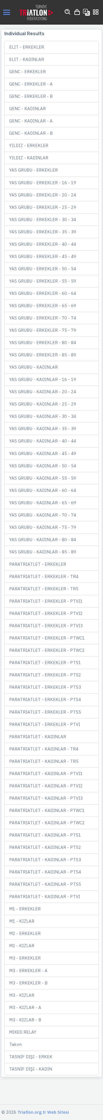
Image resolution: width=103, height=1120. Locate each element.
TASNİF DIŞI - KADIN (30, 1069)
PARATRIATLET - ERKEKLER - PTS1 (45, 662)
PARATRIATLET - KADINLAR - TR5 (43, 761)
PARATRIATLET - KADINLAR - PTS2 (45, 847)
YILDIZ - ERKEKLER (28, 145)
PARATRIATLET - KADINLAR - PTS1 (45, 835)
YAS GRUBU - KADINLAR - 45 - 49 (42, 453)
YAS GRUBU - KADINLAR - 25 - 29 (42, 404)
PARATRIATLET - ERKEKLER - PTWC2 (47, 650)
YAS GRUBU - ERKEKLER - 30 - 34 (42, 219)
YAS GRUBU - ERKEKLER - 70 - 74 (42, 318)
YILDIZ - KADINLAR (28, 157)
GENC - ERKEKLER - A (31, 84)
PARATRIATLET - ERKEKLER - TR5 (43, 588)
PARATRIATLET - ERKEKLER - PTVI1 (46, 601)
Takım (15, 1044)
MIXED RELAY (22, 1032)
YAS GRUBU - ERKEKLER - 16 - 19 (42, 182)
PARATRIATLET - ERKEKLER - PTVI (44, 724)
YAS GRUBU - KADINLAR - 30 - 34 (42, 416)
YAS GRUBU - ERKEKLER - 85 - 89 (42, 355)
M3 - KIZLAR (21, 995)
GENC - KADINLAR (27, 108)
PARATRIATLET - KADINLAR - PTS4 (45, 872)
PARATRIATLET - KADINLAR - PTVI (44, 896)
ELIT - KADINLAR (26, 59)
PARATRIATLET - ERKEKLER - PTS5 (45, 712)
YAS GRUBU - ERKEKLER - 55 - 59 (42, 281)
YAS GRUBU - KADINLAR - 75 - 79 (42, 527)
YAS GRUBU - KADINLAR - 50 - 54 (42, 465)
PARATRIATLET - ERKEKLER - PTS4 (45, 699)
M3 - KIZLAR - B (25, 1019)
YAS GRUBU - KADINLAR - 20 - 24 (42, 391)
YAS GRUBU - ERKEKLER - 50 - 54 (42, 268)
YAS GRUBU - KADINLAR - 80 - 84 (42, 539)
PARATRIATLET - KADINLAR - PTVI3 (46, 798)
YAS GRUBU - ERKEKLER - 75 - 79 (42, 330)
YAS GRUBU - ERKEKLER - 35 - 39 (42, 232)
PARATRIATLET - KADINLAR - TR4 (43, 749)
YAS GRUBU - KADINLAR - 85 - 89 (42, 552)
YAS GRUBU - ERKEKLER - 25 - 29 (42, 207)
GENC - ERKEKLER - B (31, 96)
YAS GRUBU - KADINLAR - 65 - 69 (42, 502)
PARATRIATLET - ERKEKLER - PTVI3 (46, 625)
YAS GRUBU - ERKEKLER (33, 170)
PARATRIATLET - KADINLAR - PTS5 (45, 884)
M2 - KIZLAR (21, 945)
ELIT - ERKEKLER (26, 47)
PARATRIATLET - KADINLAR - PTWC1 (47, 810)
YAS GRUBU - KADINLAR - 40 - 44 (42, 441)
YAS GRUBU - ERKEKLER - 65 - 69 (42, 305)
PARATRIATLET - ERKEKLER (37, 564)
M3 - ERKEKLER (25, 958)
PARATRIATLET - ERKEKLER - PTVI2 (46, 613)
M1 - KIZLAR (21, 921)
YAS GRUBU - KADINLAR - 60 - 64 (42, 490)
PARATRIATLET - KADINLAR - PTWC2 (47, 822)
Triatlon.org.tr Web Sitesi (43, 1112)
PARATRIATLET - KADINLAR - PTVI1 (46, 773)
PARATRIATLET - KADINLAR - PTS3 (45, 859)
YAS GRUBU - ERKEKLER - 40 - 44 (42, 244)
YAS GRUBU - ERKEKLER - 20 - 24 (42, 195)
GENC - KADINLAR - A (31, 121)
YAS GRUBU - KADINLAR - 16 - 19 (42, 379)
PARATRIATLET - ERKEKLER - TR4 (43, 576)
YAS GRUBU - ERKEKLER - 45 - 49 (42, 256)
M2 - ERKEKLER (25, 933)
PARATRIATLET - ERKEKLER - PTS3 (45, 687)
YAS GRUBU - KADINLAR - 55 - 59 (42, 478)
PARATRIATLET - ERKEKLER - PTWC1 (47, 638)
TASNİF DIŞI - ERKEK (30, 1056)
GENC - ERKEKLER (27, 71)
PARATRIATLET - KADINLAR (37, 736)
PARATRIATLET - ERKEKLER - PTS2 (45, 675)
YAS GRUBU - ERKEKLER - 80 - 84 (42, 342)
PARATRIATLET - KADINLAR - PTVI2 (46, 786)
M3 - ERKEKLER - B (28, 983)
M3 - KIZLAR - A (25, 1007)
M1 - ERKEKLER (25, 909)
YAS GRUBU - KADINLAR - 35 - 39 (42, 428)
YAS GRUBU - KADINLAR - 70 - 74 (42, 515)
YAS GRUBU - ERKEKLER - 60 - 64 (42, 293)
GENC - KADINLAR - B (31, 133)
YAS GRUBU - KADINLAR (33, 367)
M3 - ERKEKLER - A (28, 970)
